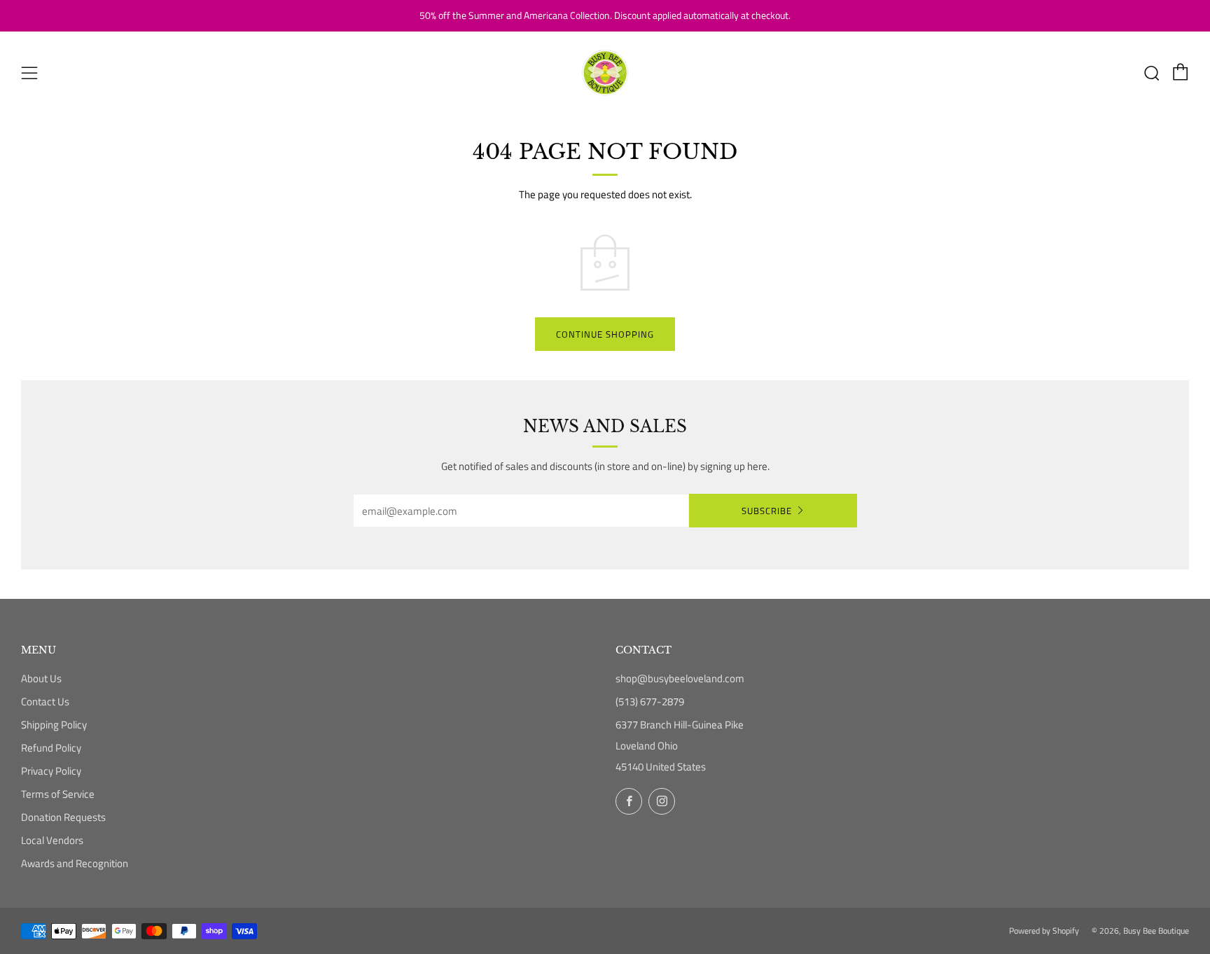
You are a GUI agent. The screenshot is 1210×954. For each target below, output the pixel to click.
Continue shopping (605, 334)
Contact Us (45, 701)
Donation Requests (63, 817)
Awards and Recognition (74, 863)
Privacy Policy (51, 771)
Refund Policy (51, 748)
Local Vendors (52, 840)
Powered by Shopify (1044, 930)
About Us (41, 678)
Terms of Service (58, 794)
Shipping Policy (54, 725)
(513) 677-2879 (650, 701)
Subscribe (767, 511)
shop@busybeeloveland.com (680, 678)
